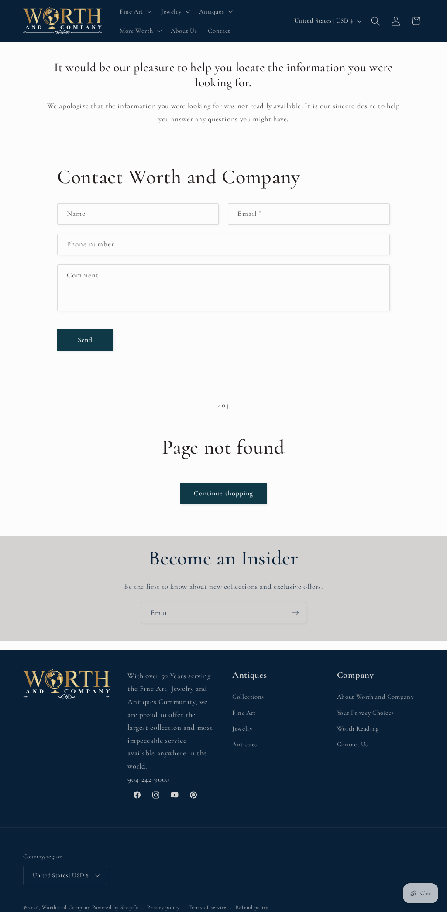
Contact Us (352, 744)
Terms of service (208, 907)
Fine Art (244, 713)
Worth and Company (66, 907)
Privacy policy (163, 907)
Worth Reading (358, 728)
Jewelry (242, 728)
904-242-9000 (148, 779)
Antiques (244, 744)
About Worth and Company (375, 696)
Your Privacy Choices (365, 713)
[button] (134, 11)
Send (85, 339)
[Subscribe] (295, 612)
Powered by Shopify (115, 907)
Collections (248, 696)
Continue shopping (223, 493)
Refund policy (252, 907)
